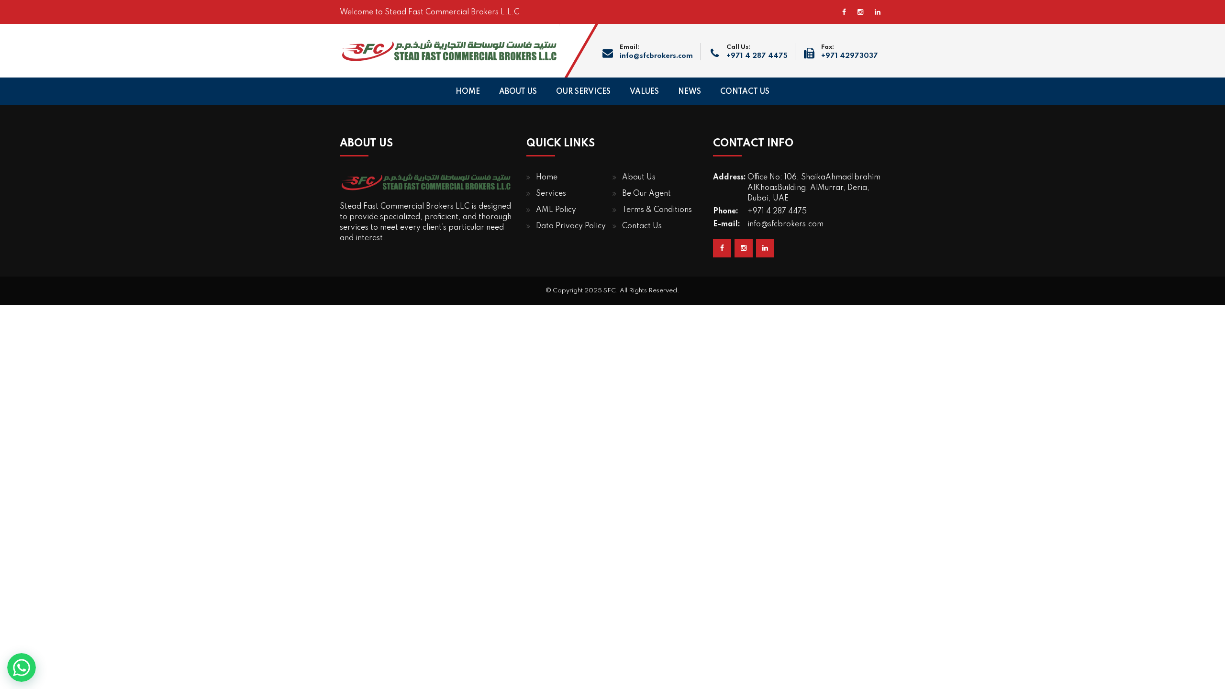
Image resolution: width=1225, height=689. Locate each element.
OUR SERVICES (583, 92)
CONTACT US (744, 92)
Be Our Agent (646, 194)
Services (551, 194)
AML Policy (556, 210)
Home (546, 177)
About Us (639, 177)
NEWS (689, 92)
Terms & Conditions (657, 210)
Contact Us (642, 226)
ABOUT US (518, 92)
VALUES (644, 92)
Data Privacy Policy (571, 226)
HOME (468, 92)
